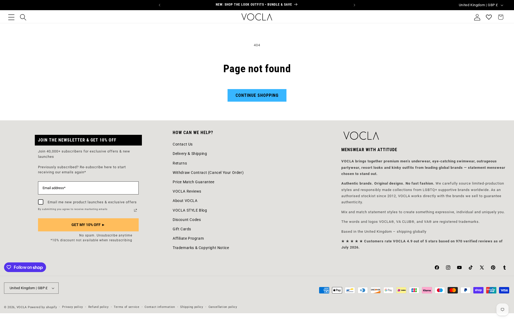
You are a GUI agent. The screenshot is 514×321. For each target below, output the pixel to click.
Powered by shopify (42, 307)
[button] (11, 17)
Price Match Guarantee (193, 181)
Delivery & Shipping (190, 153)
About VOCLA (185, 200)
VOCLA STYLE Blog (190, 210)
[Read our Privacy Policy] (135, 210)
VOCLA (22, 307)
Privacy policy (72, 307)
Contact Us (183, 144)
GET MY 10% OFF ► (88, 225)
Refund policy (98, 307)
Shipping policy (191, 307)
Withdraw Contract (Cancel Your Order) (208, 172)
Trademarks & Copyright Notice (201, 248)
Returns (180, 163)
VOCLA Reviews (187, 191)
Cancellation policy (223, 307)
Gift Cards (182, 229)
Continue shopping (257, 95)
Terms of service (126, 307)
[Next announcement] (354, 5)
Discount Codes (187, 219)
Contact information (160, 307)
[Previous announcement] (159, 5)
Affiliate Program (188, 238)
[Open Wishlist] (489, 17)
